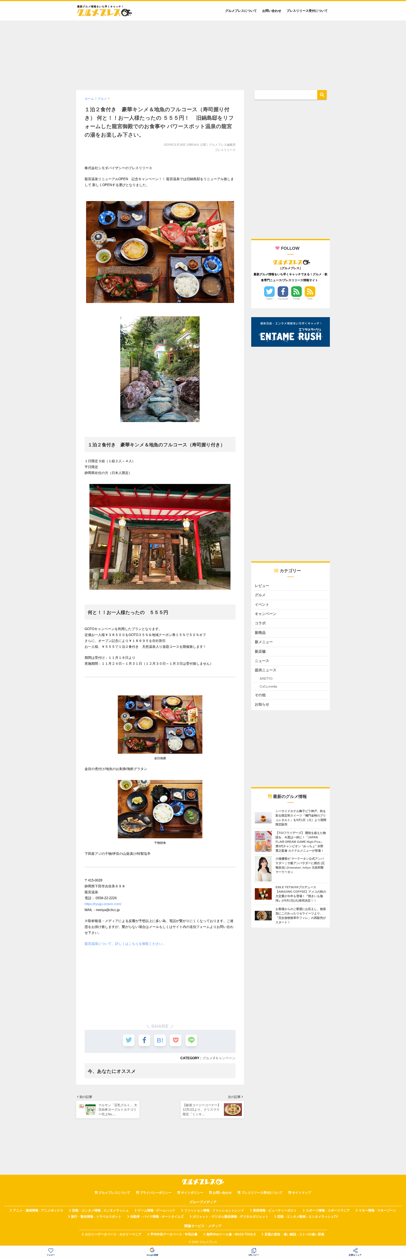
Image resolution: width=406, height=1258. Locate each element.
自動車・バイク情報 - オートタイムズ (157, 1216)
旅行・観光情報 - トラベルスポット (96, 1216)
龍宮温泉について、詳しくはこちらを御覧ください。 (125, 944)
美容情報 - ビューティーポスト (275, 1210)
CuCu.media (268, 686)
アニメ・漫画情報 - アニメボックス (38, 1210)
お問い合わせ (271, 10)
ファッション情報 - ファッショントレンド (214, 1210)
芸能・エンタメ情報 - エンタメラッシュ (100, 1210)
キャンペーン (225, 1058)
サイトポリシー (192, 1192)
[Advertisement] (203, 53)
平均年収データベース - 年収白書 (174, 1234)
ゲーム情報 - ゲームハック (156, 1210)
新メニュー (264, 642)
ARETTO (266, 678)
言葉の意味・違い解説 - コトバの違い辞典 (294, 1234)
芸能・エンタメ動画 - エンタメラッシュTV (307, 1216)
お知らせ (262, 704)
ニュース (262, 661)
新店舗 (260, 652)
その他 (260, 695)
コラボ (260, 623)
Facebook (283, 298)
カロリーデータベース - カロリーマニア (113, 1234)
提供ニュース (265, 670)
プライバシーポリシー (155, 1192)
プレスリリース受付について (307, 10)
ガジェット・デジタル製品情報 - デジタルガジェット (230, 1216)
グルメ (208, 1058)
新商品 (260, 633)
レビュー (262, 586)
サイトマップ (301, 1192)
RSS (310, 298)
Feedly (296, 298)
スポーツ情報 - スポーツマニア (328, 1210)
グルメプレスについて (241, 10)
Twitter (269, 298)
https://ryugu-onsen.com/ (103, 904)
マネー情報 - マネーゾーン (377, 1210)
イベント (262, 605)
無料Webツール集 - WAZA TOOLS (231, 1234)
